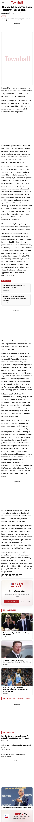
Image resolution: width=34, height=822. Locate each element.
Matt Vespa (5, 693)
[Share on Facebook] (10, 575)
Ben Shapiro (5, 13)
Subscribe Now (25, 601)
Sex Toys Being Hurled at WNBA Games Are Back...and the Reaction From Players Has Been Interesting (15, 689)
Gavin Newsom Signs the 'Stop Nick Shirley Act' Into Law (16, 633)
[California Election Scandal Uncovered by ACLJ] (17, 796)
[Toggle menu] (3, 2)
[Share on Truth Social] (6, 575)
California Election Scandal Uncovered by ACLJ (16, 746)
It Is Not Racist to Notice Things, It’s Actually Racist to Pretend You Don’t (15, 737)
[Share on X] (2, 575)
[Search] (31, 2)
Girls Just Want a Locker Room (13, 754)
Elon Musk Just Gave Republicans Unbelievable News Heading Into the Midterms (17, 661)
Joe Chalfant (6, 637)
